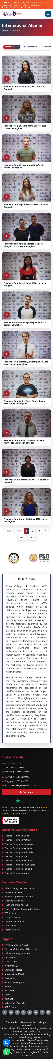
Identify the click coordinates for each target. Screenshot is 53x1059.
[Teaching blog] (25, 7)
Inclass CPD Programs (15, 982)
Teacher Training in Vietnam (18, 839)
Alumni (24, 813)
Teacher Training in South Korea (20, 864)
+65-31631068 (19, 5)
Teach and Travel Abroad (16, 904)
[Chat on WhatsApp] (6, 1052)
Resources (9, 990)
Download (28, 792)
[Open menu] (48, 14)
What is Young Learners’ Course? (20, 888)
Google (5, 813)
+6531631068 (22, 781)
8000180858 (35, 5)
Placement (9, 978)
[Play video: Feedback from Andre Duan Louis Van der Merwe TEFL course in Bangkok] (26, 423)
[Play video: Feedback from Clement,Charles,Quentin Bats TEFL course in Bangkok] (26, 345)
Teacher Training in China (17, 835)
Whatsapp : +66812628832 (41, 2)
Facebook (13, 813)
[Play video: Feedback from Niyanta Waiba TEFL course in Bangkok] (26, 188)
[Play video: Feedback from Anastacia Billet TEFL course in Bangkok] (26, 463)
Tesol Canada (11, 925)
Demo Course (11, 961)
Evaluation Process (13, 969)
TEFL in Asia (10, 913)
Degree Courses (12, 929)
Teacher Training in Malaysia (18, 848)
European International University (21, 949)
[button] (6, 1042)
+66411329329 (25, 2)
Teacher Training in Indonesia (19, 852)
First (9, 531)
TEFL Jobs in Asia (12, 917)
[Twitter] (6, 7)
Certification (10, 957)
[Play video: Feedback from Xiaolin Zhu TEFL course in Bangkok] (26, 70)
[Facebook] (2, 7)
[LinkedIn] (18, 7)
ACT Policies (10, 1007)
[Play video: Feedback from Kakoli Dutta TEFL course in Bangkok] (26, 266)
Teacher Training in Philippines (19, 860)
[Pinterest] (10, 7)
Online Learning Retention (17, 953)
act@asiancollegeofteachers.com (20, 785)
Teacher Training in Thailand (18, 868)
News (7, 994)
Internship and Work (14, 974)
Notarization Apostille (15, 1003)
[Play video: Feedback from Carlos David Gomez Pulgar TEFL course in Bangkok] (26, 384)
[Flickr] (29, 7)
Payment (9, 998)
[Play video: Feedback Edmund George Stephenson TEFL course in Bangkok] (26, 305)
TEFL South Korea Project (16, 945)
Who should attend (14, 892)
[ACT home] (12, 13)
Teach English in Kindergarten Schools (23, 909)
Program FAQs (11, 965)
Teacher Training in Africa (17, 873)
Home (5, 30)
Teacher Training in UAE (16, 856)
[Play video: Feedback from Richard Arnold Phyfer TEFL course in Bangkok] (26, 148)
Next (22, 537)
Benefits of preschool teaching (19, 896)
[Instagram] (14, 7)
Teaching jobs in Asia (15, 900)
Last (31, 537)
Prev (19, 531)
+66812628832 (23, 771)
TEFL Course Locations (15, 921)
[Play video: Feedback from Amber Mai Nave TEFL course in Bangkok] (26, 502)
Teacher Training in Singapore (19, 844)
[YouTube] (21, 7)
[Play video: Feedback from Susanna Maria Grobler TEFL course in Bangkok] (26, 109)
